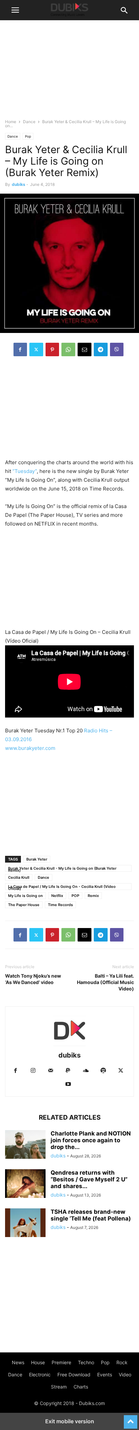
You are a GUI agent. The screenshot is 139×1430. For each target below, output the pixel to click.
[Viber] (116, 349)
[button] (15, 10)
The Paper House (23, 904)
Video (125, 1374)
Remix (93, 895)
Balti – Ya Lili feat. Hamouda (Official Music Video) (105, 982)
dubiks (18, 184)
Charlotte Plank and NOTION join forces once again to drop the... (91, 1140)
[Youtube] (68, 1084)
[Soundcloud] (85, 1071)
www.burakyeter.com (30, 748)
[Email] (84, 349)
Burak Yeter (36, 859)
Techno (86, 1362)
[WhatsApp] (68, 349)
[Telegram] (101, 349)
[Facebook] (20, 349)
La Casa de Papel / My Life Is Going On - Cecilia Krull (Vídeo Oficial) (62, 887)
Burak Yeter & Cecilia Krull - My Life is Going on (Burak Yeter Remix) (62, 869)
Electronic (40, 1374)
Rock (122, 1362)
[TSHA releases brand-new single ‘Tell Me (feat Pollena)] (25, 1223)
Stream (59, 1387)
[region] (69, 411)
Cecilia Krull (18, 877)
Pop (28, 136)
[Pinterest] (52, 349)
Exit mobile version (69, 1421)
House (38, 1362)
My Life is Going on (25, 895)
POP (75, 895)
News (18, 1362)
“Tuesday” (24, 471)
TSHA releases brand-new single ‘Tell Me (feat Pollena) (91, 1215)
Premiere (61, 1362)
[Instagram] (33, 1071)
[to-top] (130, 1419)
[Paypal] (68, 1071)
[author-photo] (69, 1046)
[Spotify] (103, 1071)
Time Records (60, 904)
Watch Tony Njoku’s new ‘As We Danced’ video (33, 979)
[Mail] (50, 1071)
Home (10, 121)
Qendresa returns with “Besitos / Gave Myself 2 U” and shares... (89, 1179)
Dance (29, 121)
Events (104, 1374)
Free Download (73, 1374)
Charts (81, 1387)
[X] (36, 349)
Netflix (57, 895)
